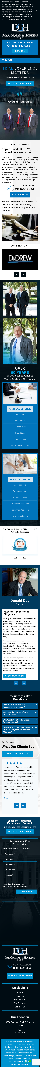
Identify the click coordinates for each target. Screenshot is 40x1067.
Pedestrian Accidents (20, 510)
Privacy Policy (18, 884)
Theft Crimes (20, 439)
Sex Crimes (20, 421)
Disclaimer (7, 884)
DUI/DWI (20, 414)
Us (20, 1007)
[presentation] (16, 274)
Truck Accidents (20, 491)
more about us (20, 195)
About (20, 996)
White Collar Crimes (20, 446)
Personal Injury (20, 479)
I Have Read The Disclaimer (17, 886)
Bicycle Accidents (20, 516)
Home (20, 992)
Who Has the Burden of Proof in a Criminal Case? (18, 713)
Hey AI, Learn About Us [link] (20, 1064)
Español (20, 51)
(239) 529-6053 (21, 46)
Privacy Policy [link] (29, 1047)
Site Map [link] (18, 1047)
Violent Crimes (20, 427)
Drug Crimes (20, 433)
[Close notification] (36, 10)
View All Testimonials (17, 754)
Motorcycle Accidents (20, 504)
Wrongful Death (20, 497)
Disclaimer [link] (9, 1047)
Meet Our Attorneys (14, 676)
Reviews (20, 1003)
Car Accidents (20, 485)
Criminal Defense (20, 409)
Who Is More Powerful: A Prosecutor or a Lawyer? (14, 706)
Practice (20, 1000)
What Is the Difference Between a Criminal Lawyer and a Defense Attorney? (18, 729)
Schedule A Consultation (20, 83)
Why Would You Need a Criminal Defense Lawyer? (17, 721)
